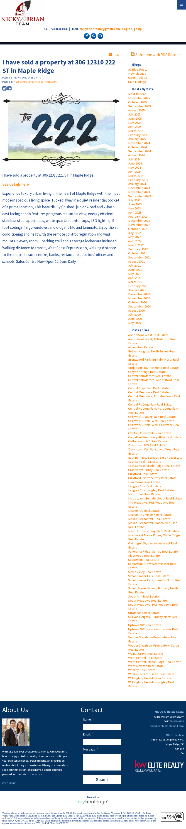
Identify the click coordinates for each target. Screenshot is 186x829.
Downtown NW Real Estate (147, 445)
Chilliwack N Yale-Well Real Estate (151, 421)
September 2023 (139, 196)
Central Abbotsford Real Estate (149, 376)
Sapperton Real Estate (143, 560)
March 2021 (136, 282)
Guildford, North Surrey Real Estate (152, 478)
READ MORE (9, 783)
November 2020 (139, 298)
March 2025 (136, 131)
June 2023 (135, 204)
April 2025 (134, 127)
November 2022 (139, 225)
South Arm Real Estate (143, 596)
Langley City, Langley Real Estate (151, 490)
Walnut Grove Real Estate (145, 654)
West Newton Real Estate (146, 666)
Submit (102, 779)
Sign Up (136, 29)
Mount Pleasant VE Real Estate (149, 519)
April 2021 (134, 278)
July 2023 (134, 200)
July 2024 (134, 159)
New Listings (137, 73)
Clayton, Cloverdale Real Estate (149, 433)
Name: (87, 719)
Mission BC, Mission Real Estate (150, 515)
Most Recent (137, 94)
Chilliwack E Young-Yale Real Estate (152, 417)
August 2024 (136, 155)
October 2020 (137, 302)
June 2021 (135, 270)
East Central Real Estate (144, 462)
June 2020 (135, 319)
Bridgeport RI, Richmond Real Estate (153, 368)
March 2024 (136, 176)
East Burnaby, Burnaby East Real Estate (155, 457)
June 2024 (135, 163)
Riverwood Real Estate (144, 555)
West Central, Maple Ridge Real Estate (154, 662)
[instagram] (99, 36)
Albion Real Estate (140, 347)
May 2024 (134, 167)
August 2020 (136, 310)
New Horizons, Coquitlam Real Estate (154, 531)
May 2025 (134, 123)
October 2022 (137, 229)
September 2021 (139, 257)
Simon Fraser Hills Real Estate (148, 576)
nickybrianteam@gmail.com (99, 29)
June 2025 (135, 118)
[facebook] (86, 36)
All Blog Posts (137, 69)
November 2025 (139, 98)
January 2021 (137, 290)
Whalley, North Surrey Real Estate (151, 674)
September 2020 (139, 306)
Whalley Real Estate (141, 670)
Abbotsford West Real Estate (148, 335)
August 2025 (136, 110)
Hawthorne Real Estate (144, 482)
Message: (90, 749)
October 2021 (137, 253)
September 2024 (139, 151)
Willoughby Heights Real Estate (149, 678)
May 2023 (134, 208)
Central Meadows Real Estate (148, 392)
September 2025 (139, 106)
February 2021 (138, 286)
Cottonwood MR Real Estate (147, 441)
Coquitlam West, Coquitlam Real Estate (154, 437)
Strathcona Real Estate (144, 613)
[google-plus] (93, 36)
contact (34, 774)
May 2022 (134, 237)
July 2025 (134, 114)
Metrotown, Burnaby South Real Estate (155, 498)
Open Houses (137, 78)
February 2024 (138, 180)
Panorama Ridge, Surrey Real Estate (153, 551)
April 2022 (134, 241)
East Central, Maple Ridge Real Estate (154, 466)
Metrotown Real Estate (144, 494)
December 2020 (139, 294)
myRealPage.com (93, 802)
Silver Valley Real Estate (144, 572)
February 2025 (138, 135)
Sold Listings (137, 82)
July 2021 (134, 265)
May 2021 (134, 274)
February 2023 (138, 216)
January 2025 (137, 139)
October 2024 (137, 147)
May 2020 (134, 323)
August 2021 (136, 261)
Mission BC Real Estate (144, 511)
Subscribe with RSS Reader (157, 54)
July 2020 (134, 314)
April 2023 (134, 212)
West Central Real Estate (145, 658)
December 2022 (139, 221)
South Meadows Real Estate (147, 600)
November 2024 (139, 143)
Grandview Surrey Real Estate (148, 470)
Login (126, 29)
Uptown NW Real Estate (144, 625)
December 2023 (139, 188)
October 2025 (137, 102)
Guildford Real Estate (142, 474)
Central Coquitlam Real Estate (148, 388)
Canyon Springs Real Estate (147, 372)
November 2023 (139, 192)
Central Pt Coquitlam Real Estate (150, 404)
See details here (15, 184)
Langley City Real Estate (145, 486)
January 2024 (137, 184)
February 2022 (138, 249)
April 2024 (134, 172)
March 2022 (136, 245)
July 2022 (134, 233)
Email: (87, 734)
